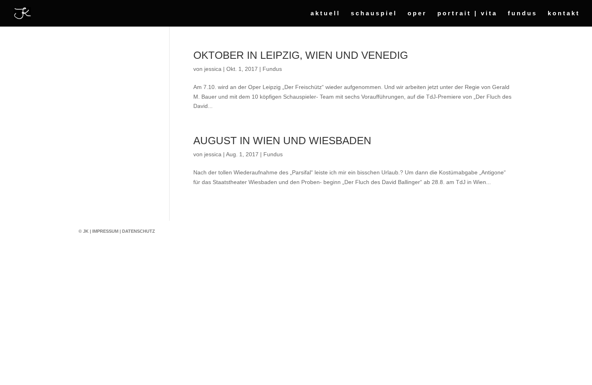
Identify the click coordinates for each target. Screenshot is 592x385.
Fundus (272, 69)
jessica (212, 69)
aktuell (325, 13)
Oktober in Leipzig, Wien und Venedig (300, 55)
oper (417, 13)
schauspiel (374, 13)
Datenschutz (138, 231)
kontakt (564, 13)
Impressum (105, 231)
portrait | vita (467, 13)
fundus (522, 13)
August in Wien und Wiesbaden (282, 141)
